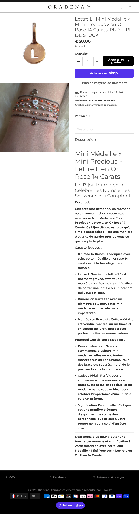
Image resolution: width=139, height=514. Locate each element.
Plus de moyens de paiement (104, 83)
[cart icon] (129, 7)
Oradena (43, 490)
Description (85, 129)
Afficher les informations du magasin (96, 105)
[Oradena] (69, 7)
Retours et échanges (110, 477)
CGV (12, 477)
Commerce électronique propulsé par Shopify (81, 490)
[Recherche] (120, 7)
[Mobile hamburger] (10, 7)
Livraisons (59, 477)
